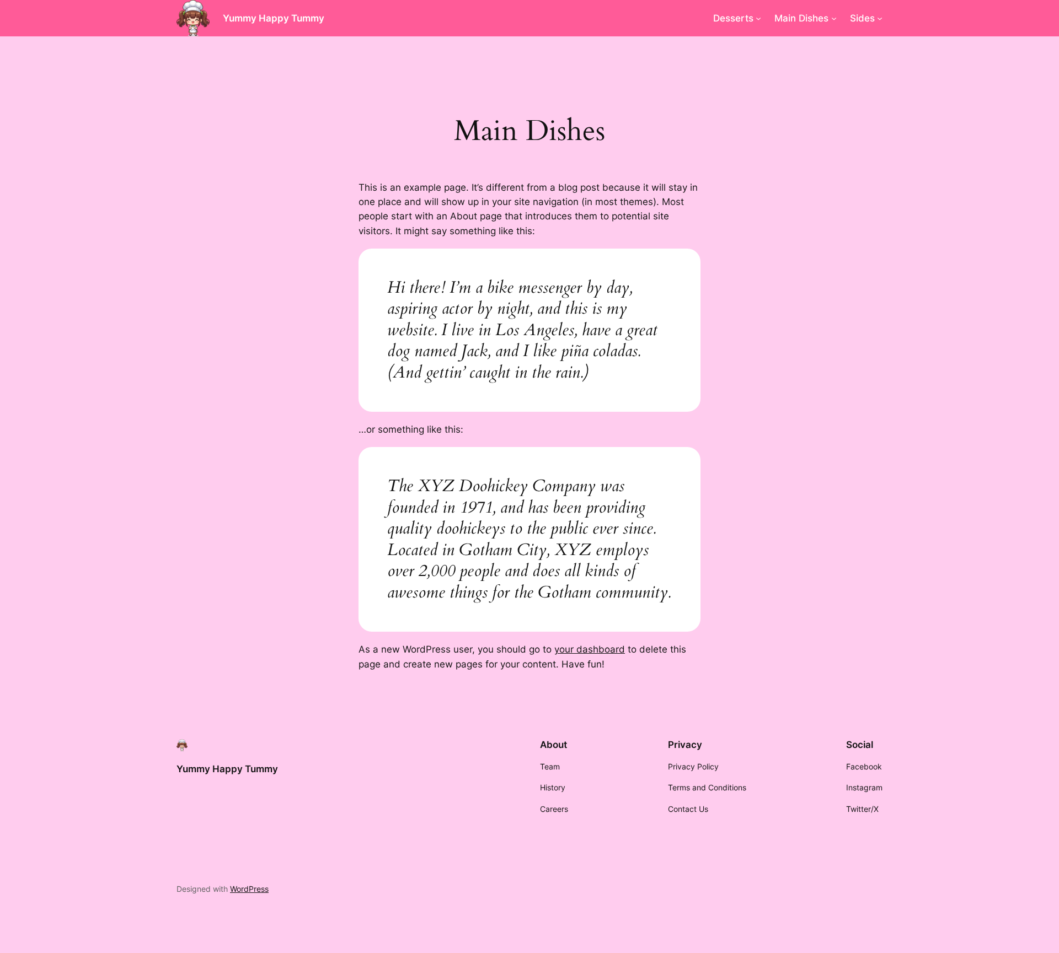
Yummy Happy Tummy (273, 18)
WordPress (249, 888)
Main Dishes (801, 18)
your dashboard (589, 649)
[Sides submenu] (879, 18)
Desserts (733, 18)
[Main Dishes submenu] (834, 18)
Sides (862, 18)
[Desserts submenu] (758, 18)
